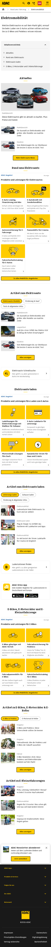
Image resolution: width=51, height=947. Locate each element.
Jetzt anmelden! (20, 859)
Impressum (8, 933)
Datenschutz (42, 933)
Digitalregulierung (39, 937)
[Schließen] (46, 848)
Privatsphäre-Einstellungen (15, 937)
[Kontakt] (33, 3)
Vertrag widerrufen (11, 942)
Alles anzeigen (25, 357)
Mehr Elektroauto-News (25, 158)
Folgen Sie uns (9, 885)
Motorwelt (8, 902)
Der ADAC (7, 894)
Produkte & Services (11, 877)
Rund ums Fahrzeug (18, 9)
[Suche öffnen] (24, 3)
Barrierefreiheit (41, 942)
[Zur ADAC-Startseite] (6, 3)
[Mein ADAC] (28, 3)
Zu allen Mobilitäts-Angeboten (25, 278)
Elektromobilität (37, 9)
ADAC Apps (8, 868)
